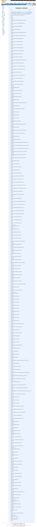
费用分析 (3, 34)
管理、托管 (3, 14)
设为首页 (34, 1)
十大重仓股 (3, 17)
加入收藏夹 (31, 1)
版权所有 (24, 525)
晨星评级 (22, 4)
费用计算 (3, 12)
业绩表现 (3, 7)
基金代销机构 (3, 15)
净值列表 (3, 8)
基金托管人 (3, 28)
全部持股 (3, 19)
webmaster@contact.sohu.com (21, 526)
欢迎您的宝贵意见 (21, 524)
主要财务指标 (3, 30)
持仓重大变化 (3, 18)
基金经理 (3, 24)
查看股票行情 (9, 4)
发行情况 (3, 25)
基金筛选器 (4, 4)
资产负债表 (3, 31)
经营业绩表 (3, 32)
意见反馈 (27, 1)
